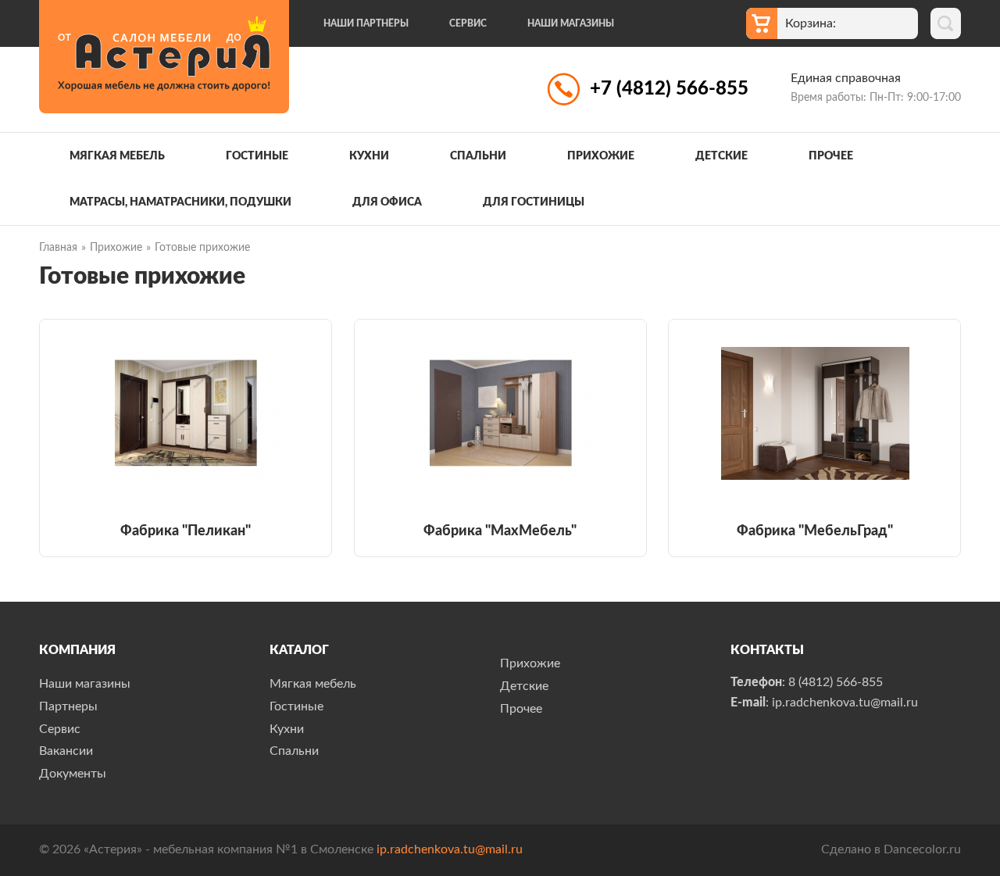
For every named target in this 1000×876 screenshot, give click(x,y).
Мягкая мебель (117, 156)
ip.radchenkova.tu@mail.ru (450, 849)
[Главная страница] (164, 56)
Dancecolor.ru (922, 849)
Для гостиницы (533, 202)
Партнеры (68, 706)
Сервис (468, 23)
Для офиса (387, 202)
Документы (72, 773)
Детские (721, 156)
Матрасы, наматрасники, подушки (180, 202)
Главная (58, 247)
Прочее (831, 156)
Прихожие (600, 156)
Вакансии (66, 751)
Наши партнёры (366, 23)
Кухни (369, 156)
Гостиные (257, 156)
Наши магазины (570, 23)
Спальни (478, 156)
